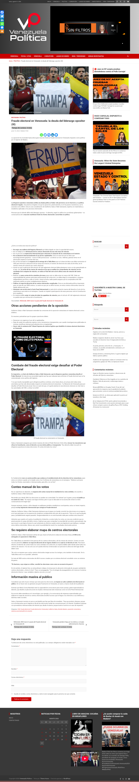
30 (66, 739)
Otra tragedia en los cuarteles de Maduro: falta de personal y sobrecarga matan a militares (110, 381)
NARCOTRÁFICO (96, 1)
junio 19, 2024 (15, 131)
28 (58, 739)
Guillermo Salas (52, 609)
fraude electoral (25, 609)
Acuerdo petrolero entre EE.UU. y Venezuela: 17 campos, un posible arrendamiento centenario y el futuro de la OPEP (108, 348)
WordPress (66, 778)
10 (42, 732)
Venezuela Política (26, 778)
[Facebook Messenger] (56, 135)
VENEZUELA (56, 1)
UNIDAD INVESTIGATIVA (96, 56)
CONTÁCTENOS (14, 720)
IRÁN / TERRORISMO (109, 1)
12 (50, 732)
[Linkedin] (52, 135)
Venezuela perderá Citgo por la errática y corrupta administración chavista (68, 623)
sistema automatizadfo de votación (21, 611)
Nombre (14, 669)
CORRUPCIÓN (73, 1)
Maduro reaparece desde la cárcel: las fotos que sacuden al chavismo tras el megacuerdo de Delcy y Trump (109, 340)
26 (50, 739)
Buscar (127, 246)
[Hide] (1, 35)
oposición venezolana (74, 609)
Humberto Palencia (99, 379)
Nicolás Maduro (62, 609)
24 (42, 739)
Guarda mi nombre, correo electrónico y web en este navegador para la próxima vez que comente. (44, 694)
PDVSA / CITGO (26, 56)
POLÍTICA (64, 1)
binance (95, 395)
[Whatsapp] (41, 135)
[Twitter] (45, 135)
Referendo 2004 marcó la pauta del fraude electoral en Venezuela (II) (41, 301)
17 (42, 736)
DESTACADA (15, 117)
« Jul (41, 746)
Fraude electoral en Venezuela (39, 609)
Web (12, 685)
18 (46, 736)
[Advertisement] (48, 231)
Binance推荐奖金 (98, 387)
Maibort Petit (24, 131)
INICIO (49, 1)
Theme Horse (44, 778)
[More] (2, 31)
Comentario (15, 646)
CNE (18, 609)
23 (66, 736)
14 (58, 732)
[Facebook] (48, 135)
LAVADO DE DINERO (84, 1)
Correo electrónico (17, 677)
